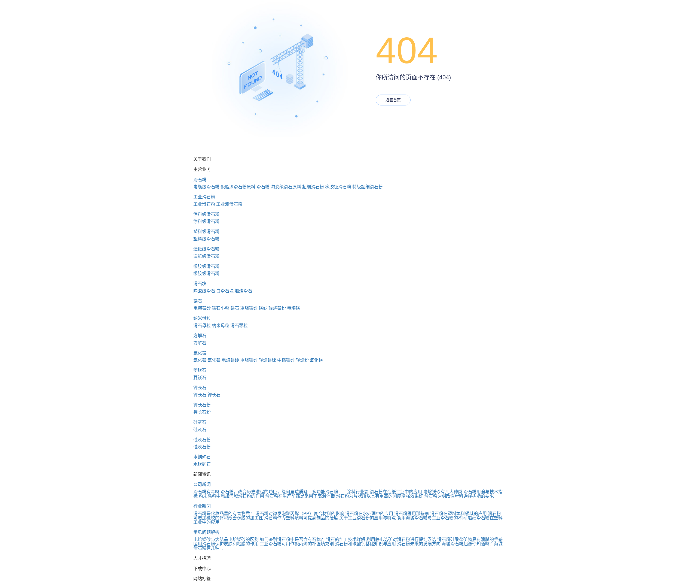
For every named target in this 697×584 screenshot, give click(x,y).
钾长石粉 (202, 405)
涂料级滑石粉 (206, 214)
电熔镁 (293, 308)
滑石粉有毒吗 (206, 491)
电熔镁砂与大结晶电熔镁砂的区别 (226, 539)
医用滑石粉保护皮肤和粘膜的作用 (226, 543)
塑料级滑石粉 (206, 231)
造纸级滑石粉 (206, 249)
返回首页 (393, 100)
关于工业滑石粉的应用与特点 (367, 518)
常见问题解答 (206, 532)
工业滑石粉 (204, 197)
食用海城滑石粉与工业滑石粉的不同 (432, 518)
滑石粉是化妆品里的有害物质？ (223, 513)
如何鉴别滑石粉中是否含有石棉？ (292, 539)
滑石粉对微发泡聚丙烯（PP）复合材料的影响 (299, 513)
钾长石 (199, 387)
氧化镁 (199, 353)
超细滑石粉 (313, 186)
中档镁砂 (286, 360)
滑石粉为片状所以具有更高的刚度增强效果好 (379, 496)
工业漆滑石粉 (229, 204)
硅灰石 (199, 422)
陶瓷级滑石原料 (286, 186)
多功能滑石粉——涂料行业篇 (340, 491)
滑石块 (199, 283)
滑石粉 (199, 179)
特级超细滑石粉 (367, 186)
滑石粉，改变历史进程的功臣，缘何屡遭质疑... (266, 491)
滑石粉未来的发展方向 (419, 543)
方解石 (199, 335)
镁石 (197, 301)
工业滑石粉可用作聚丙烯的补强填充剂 (297, 543)
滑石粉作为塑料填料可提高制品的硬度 (301, 518)
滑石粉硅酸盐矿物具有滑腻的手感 (470, 539)
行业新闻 (202, 506)
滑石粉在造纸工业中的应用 (396, 491)
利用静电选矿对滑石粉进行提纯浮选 (401, 539)
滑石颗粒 (239, 325)
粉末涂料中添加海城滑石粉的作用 (231, 496)
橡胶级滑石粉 (338, 186)
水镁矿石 (202, 457)
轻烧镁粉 (277, 308)
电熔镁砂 (202, 308)
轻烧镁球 (267, 360)
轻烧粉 (302, 360)
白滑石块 (225, 291)
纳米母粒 (202, 318)
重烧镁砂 (249, 308)
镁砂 (263, 308)
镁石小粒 (220, 308)
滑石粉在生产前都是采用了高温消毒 (300, 496)
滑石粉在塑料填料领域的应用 (458, 513)
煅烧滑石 (243, 291)
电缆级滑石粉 (206, 186)
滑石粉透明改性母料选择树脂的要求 (459, 496)
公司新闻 (202, 484)
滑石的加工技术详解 (345, 539)
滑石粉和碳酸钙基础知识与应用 (365, 543)
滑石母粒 (202, 325)
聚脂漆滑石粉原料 (238, 186)
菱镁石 (199, 370)
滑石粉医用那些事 (411, 513)
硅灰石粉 (202, 439)
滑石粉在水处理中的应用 (369, 513)
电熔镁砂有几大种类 (442, 491)
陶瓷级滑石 (204, 291)
